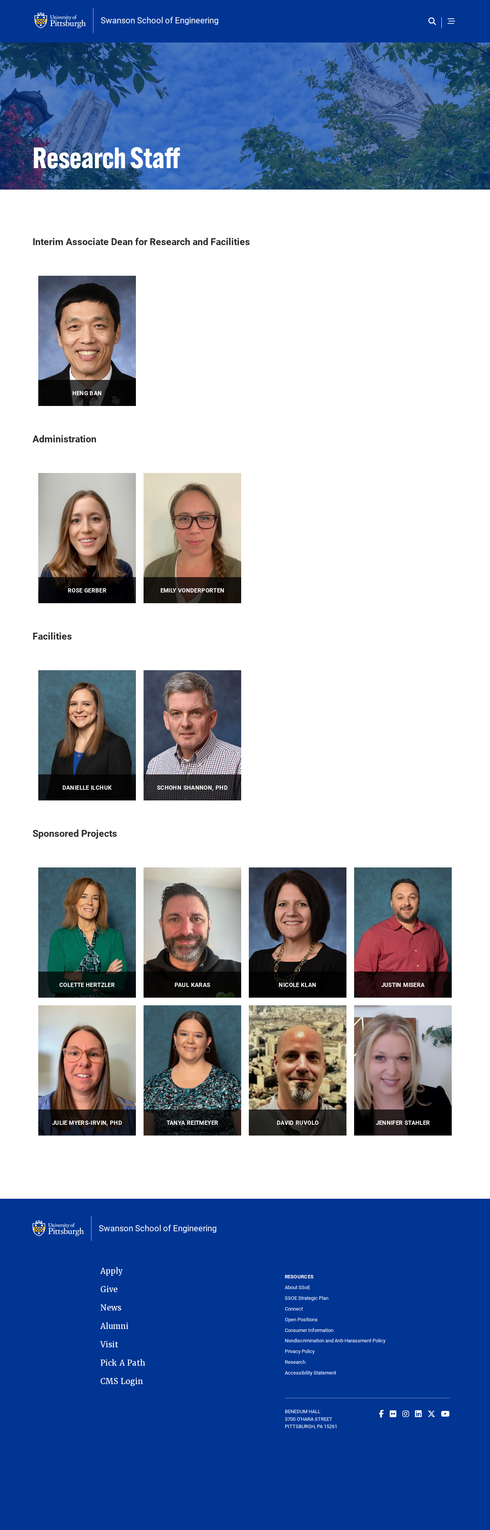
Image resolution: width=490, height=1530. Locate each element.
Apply (111, 1271)
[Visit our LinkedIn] (418, 1414)
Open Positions (301, 1319)
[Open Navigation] (451, 21)
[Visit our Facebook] (381, 1414)
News (110, 1308)
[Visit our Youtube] (445, 1414)
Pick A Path (122, 1363)
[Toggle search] (434, 21)
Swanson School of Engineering (160, 20)
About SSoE (297, 1287)
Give (109, 1289)
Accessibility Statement (310, 1373)
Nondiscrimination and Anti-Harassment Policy (326, 1340)
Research (295, 1362)
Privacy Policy (300, 1351)
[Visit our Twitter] (431, 1414)
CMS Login (121, 1381)
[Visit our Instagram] (405, 1414)
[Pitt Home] (63, 20)
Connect (294, 1309)
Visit (109, 1345)
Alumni (114, 1326)
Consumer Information (309, 1330)
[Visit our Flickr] (393, 1414)
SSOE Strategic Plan (306, 1298)
